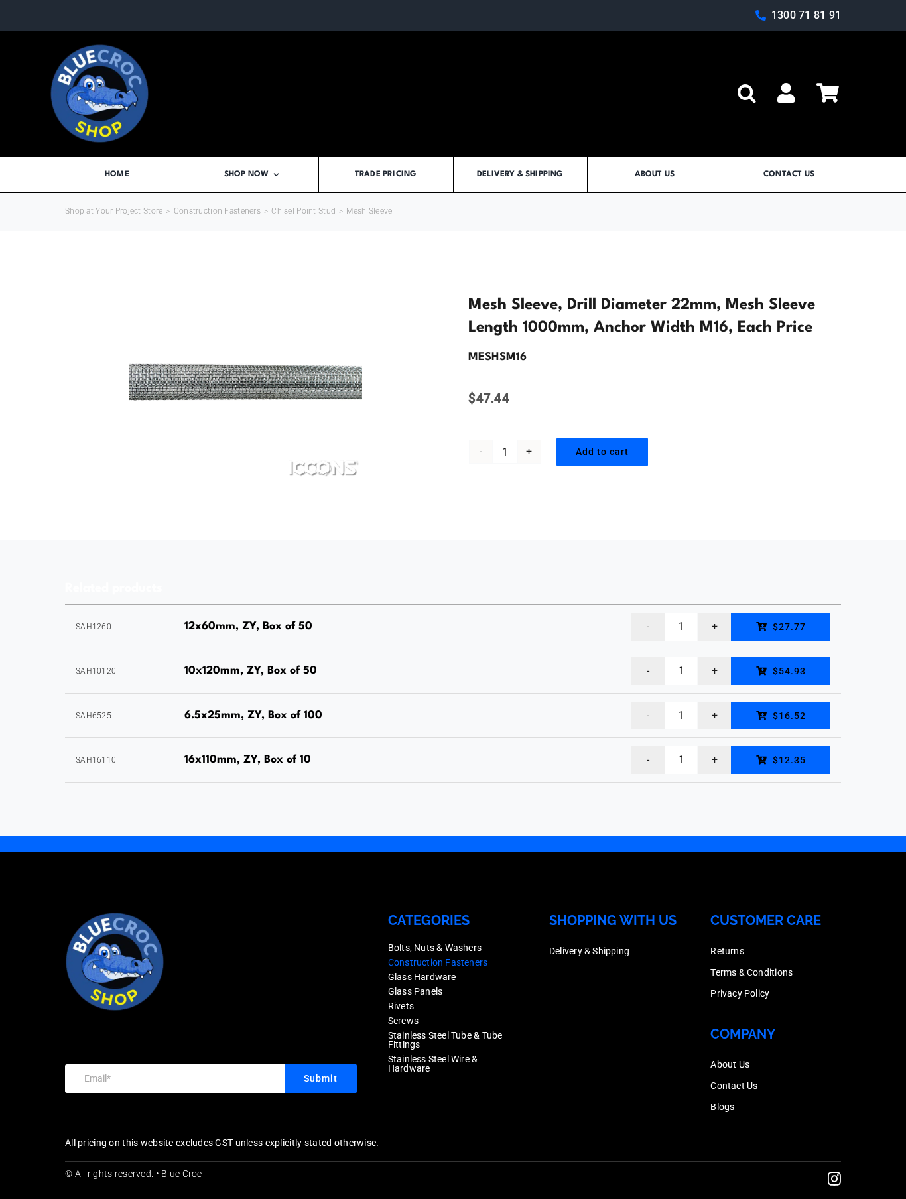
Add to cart (602, 451)
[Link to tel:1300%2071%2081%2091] (760, 15)
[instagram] (834, 1179)
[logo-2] (99, 50)
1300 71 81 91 (806, 15)
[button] (747, 93)
